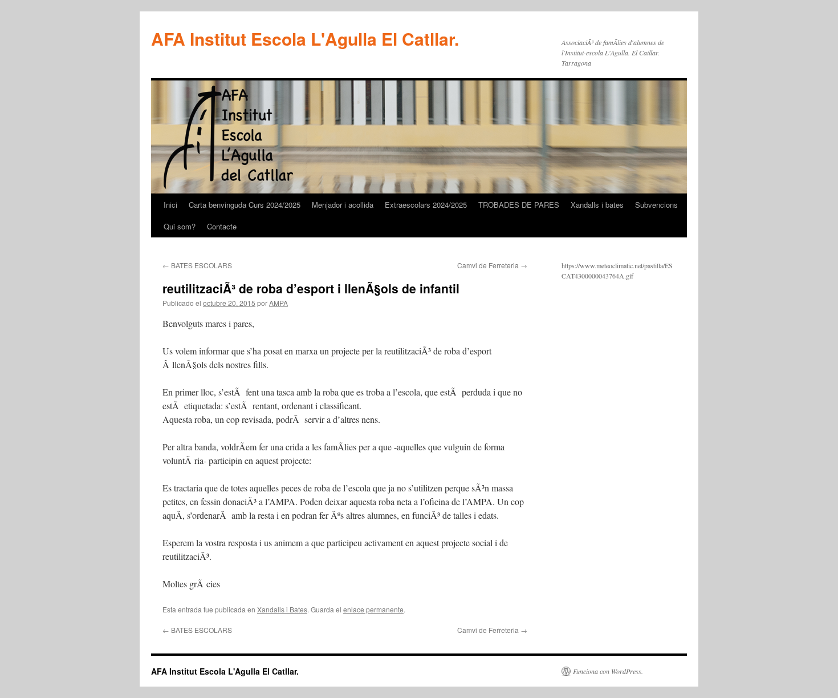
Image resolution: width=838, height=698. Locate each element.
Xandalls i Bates (282, 609)
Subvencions (656, 204)
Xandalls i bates (597, 204)
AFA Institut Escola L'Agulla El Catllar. (305, 38)
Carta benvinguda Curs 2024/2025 (244, 204)
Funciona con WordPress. (608, 671)
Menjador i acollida (342, 204)
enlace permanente (373, 609)
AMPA (278, 303)
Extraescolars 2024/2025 (426, 204)
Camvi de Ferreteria (492, 265)
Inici (170, 204)
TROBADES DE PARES (518, 204)
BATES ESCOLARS (197, 265)
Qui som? (180, 226)
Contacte (222, 226)
